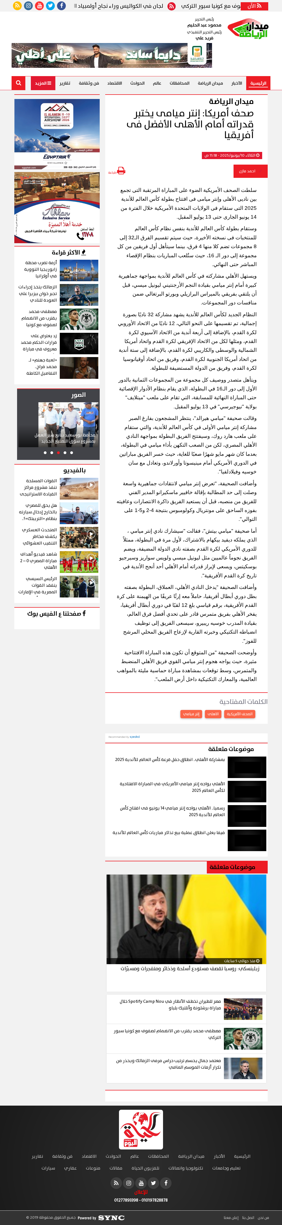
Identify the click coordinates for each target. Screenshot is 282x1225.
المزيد (41, 83)
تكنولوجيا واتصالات (186, 1168)
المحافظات (179, 83)
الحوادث (137, 83)
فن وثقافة (89, 83)
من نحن (263, 1218)
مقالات (116, 1168)
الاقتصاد (114, 83)
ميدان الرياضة (210, 83)
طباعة (112, 172)
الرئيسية (258, 83)
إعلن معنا (231, 1218)
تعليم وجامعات (226, 1168)
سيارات (48, 1168)
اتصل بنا (247, 1218)
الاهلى (213, 714)
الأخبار (236, 83)
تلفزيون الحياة (145, 1168)
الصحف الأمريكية (240, 714)
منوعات (93, 1168)
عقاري (70, 1168)
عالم (157, 83)
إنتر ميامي (191, 714)
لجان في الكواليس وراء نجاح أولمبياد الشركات (134, 6)
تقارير (64, 83)
